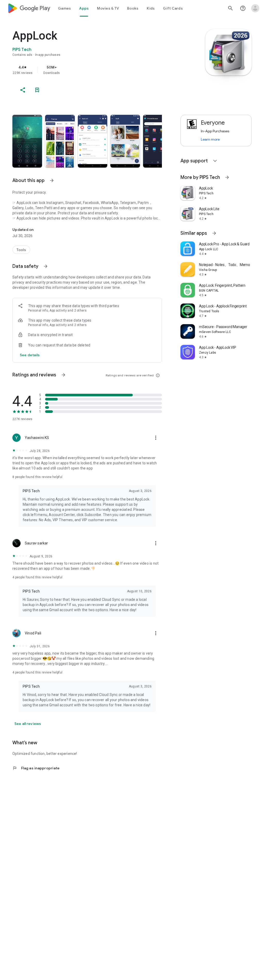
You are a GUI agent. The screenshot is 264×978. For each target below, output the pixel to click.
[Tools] (21, 250)
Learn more (210, 139)
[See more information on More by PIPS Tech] (227, 177)
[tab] (64, 8)
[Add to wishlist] (37, 90)
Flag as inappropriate (36, 768)
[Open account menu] (255, 8)
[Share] (22, 90)
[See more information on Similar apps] (214, 233)
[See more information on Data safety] (45, 266)
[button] (27, 141)
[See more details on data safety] (30, 355)
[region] (94, 69)
